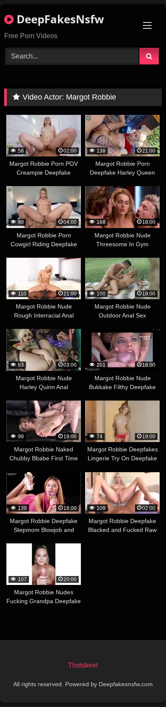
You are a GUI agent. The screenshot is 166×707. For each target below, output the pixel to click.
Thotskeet (83, 665)
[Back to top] (139, 682)
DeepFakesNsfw (59, 19)
